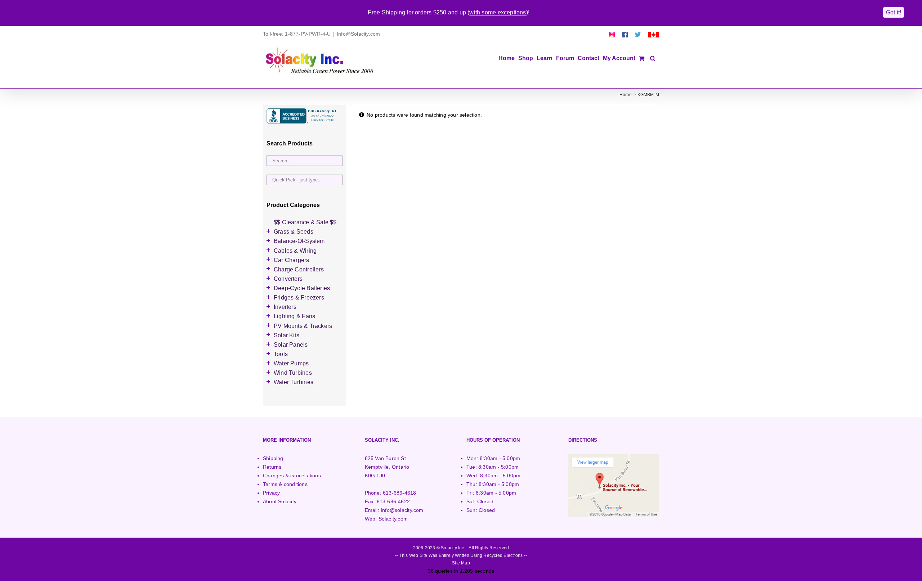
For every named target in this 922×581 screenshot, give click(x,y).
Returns (272, 467)
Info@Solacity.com (358, 34)
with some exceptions (497, 12)
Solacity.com (393, 519)
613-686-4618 (399, 493)
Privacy (271, 493)
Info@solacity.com (402, 510)
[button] (652, 57)
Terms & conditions (285, 484)
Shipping (273, 458)
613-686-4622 (393, 501)
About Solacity (279, 501)
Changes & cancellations (292, 475)
